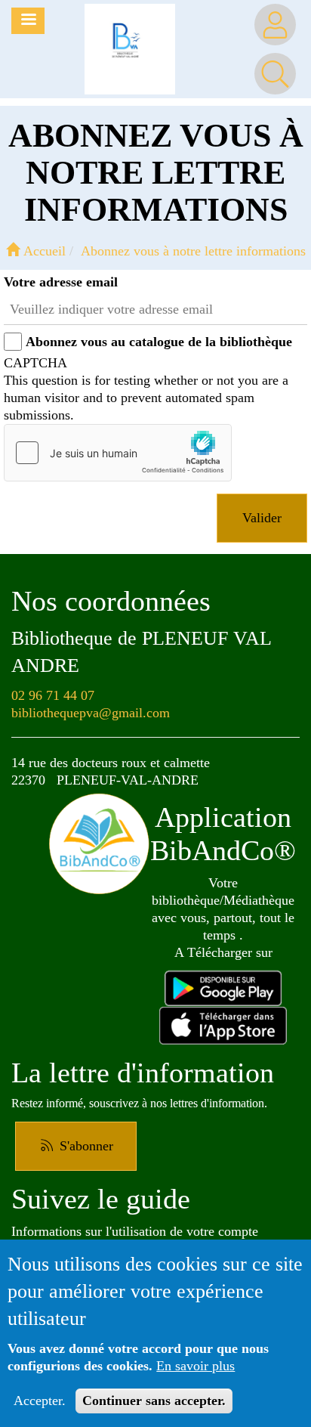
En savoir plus (195, 1365)
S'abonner (84, 1145)
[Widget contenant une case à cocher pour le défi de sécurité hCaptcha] (118, 452)
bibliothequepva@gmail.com (90, 712)
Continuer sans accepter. (154, 1400)
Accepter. (40, 1400)
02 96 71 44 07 (52, 695)
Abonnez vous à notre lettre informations (193, 250)
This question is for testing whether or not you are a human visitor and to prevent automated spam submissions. (146, 389)
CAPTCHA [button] (35, 362)
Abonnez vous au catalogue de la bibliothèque (159, 341)
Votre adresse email (61, 281)
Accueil (43, 250)
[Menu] (28, 21)
